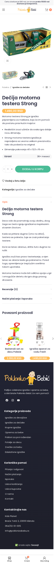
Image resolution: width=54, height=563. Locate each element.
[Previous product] (43, 87)
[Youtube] (18, 400)
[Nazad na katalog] (46, 87)
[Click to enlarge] (7, 61)
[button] (5, 41)
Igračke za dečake (21, 87)
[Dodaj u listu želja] (16, 342)
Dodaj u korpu (32, 169)
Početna (5, 87)
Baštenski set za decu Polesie (14, 350)
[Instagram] (12, 400)
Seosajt (35, 545)
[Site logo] (27, 9)
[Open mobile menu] (3, 10)
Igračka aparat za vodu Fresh (40, 350)
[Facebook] (7, 400)
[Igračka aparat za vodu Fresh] (40, 334)
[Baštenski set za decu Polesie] (14, 334)
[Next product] (50, 87)
